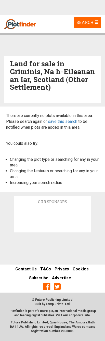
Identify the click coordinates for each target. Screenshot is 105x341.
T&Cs (45, 269)
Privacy (62, 269)
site (87, 315)
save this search (62, 121)
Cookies (81, 269)
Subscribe (38, 278)
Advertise (61, 278)
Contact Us (26, 269)
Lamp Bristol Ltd (58, 304)
